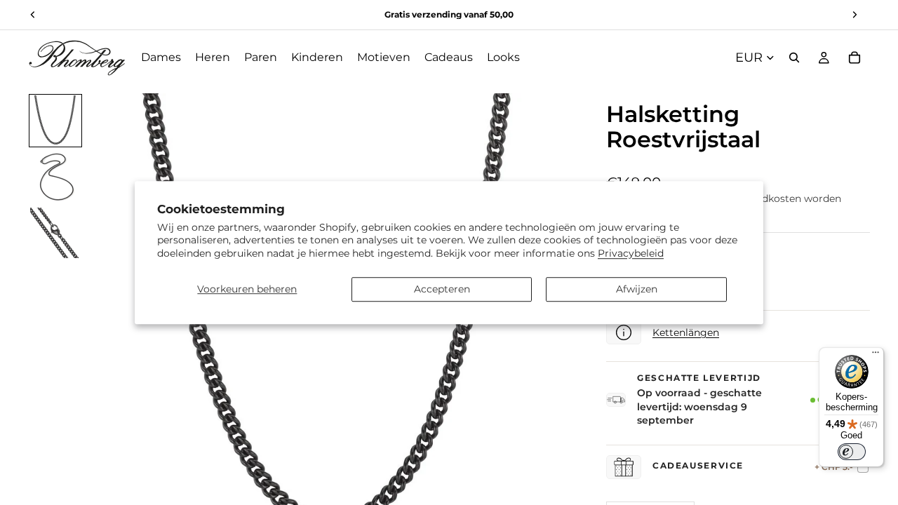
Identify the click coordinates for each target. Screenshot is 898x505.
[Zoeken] (794, 57)
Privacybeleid (631, 253)
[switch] (852, 451)
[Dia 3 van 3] (55, 233)
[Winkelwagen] (854, 57)
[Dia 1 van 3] (55, 120)
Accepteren (442, 289)
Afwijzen (636, 289)
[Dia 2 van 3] (55, 177)
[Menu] (875, 355)
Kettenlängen (685, 332)
